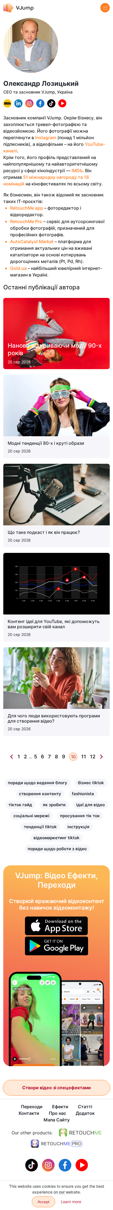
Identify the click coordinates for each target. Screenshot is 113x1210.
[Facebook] (66, 1164)
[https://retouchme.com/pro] (56, 1144)
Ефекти (60, 1106)
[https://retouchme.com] (80, 1133)
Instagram (45, 137)
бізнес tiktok (91, 782)
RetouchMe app (26, 208)
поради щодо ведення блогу (37, 782)
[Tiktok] (32, 1164)
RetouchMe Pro (26, 221)
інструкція (78, 826)
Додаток (85, 1113)
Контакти (29, 1113)
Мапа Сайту (57, 1120)
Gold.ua (18, 268)
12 (92, 756)
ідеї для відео (90, 804)
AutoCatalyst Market (31, 241)
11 (83, 756)
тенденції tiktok (40, 826)
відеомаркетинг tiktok (56, 837)
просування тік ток (80, 815)
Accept (43, 1202)
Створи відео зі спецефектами (56, 1087)
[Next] (101, 757)
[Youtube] (81, 1164)
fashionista (83, 793)
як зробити (54, 804)
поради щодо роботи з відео (57, 848)
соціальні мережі (31, 815)
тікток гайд (20, 804)
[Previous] (11, 757)
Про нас (57, 1113)
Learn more (71, 1201)
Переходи (32, 1106)
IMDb (77, 170)
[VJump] (18, 7)
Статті (85, 1106)
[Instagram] (49, 1164)
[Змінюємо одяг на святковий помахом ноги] (35, 1019)
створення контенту (40, 793)
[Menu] (105, 7)
